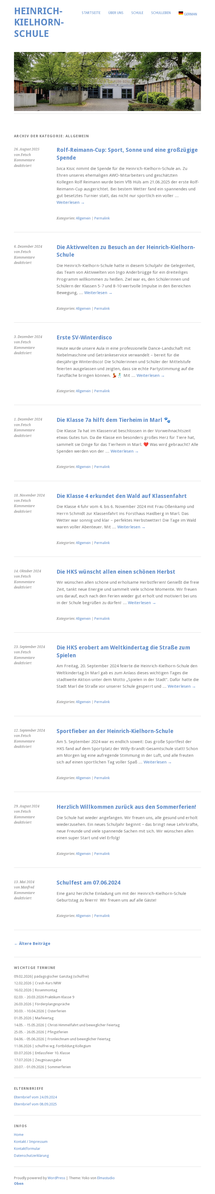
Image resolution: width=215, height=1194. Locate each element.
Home (19, 1134)
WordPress (56, 1178)
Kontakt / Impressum (31, 1141)
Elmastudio (106, 1178)
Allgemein (83, 218)
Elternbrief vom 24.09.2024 (35, 1097)
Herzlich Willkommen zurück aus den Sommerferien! (126, 807)
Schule (137, 13)
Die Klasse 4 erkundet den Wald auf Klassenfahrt (122, 496)
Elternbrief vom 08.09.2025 (35, 1104)
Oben (19, 1183)
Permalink (102, 218)
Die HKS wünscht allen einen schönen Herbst (116, 572)
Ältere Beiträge (32, 943)
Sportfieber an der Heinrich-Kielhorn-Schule (115, 731)
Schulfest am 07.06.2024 (88, 882)
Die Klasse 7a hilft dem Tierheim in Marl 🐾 (114, 420)
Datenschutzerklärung (31, 1155)
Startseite (91, 13)
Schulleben (161, 13)
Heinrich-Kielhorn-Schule (39, 22)
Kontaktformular (27, 1148)
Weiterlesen (71, 202)
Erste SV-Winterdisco (84, 337)
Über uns (115, 13)
